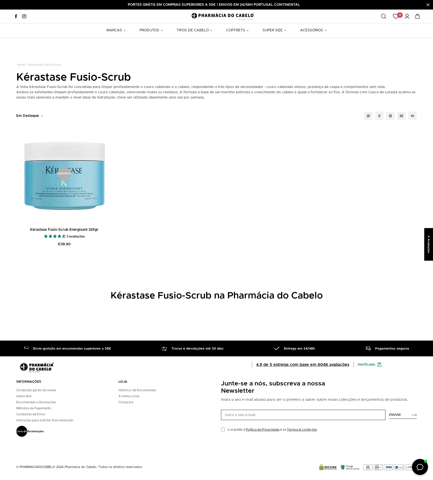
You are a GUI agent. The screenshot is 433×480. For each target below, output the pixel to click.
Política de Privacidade (262, 429)
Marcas (114, 30)
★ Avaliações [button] (428, 244)
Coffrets (235, 30)
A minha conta (129, 396)
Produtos (149, 30)
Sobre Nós (24, 396)
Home (21, 64)
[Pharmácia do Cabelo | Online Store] (222, 16)
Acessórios (311, 30)
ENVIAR (395, 414)
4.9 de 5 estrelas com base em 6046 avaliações (302, 365)
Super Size (273, 30)
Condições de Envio (30, 414)
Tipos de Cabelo (193, 30)
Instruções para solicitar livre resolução (44, 420)
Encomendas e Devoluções (36, 402)
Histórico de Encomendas (137, 390)
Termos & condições (302, 429)
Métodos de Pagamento (33, 408)
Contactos (126, 402)
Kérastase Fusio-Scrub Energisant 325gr (64, 229)
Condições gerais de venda (36, 390)
